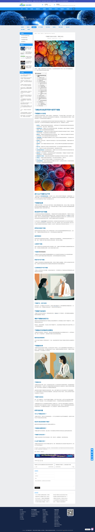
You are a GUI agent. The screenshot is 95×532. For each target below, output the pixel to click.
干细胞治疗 (28, 27)
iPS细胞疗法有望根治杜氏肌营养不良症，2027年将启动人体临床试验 (64, 496)
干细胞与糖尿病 (60, 27)
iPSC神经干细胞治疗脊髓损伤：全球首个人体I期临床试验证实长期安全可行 (47, 501)
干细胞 (39, 33)
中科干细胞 (21, 517)
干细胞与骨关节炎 (57, 526)
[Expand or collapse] (46, 73)
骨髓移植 (56, 313)
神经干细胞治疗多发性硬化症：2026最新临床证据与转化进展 (26, 103)
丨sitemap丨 (24, 530)
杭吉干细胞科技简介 (23, 511)
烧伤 (52, 126)
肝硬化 (56, 157)
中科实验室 (21, 516)
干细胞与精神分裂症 (57, 517)
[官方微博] (92, 454)
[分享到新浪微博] (42, 460)
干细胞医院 (54, 27)
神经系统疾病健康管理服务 (25, 35)
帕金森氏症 (57, 131)
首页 (36, 33)
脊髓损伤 (49, 126)
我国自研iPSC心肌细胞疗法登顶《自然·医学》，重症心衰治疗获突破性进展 (47, 496)
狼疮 (65, 149)
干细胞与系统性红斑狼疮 (58, 524)
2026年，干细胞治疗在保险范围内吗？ (59, 501)
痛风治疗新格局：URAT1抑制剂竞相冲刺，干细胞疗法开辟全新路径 (26, 116)
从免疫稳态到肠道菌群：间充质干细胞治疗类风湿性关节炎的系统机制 (26, 113)
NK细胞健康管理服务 (24, 39)
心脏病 (46, 126)
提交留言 (37, 487)
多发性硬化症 (61, 149)
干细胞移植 (22, 27)
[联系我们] (92, 452)
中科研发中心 (22, 514)
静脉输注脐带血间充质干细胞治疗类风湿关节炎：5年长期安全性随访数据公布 (26, 96)
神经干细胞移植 (40, 27)
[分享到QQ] (38, 460)
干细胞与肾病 (67, 27)
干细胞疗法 (34, 27)
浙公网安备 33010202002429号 (68, 530)
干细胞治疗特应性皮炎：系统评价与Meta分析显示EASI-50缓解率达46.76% (65, 498)
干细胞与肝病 (56, 514)
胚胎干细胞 (56, 305)
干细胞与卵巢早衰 (57, 523)
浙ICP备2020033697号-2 (59, 530)
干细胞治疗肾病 (45, 513)
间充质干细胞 (48, 27)
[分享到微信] (40, 460)
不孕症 (55, 159)
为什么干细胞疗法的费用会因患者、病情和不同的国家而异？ (45, 494)
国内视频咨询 (23, 41)
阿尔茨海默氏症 (51, 131)
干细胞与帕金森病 (57, 516)
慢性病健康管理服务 (24, 37)
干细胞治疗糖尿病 (45, 514)
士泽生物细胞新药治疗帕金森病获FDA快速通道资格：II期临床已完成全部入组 (28, 62)
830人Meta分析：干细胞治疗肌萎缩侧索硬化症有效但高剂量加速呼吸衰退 (47, 498)
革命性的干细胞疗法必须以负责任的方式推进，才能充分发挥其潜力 (64, 494)
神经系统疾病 (42, 251)
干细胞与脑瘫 (22, 29)
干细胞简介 (29, 29)
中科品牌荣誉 (22, 513)
